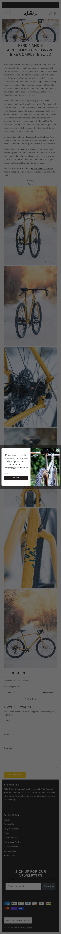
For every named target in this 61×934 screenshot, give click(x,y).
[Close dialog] (57, 450)
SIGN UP (16, 477)
